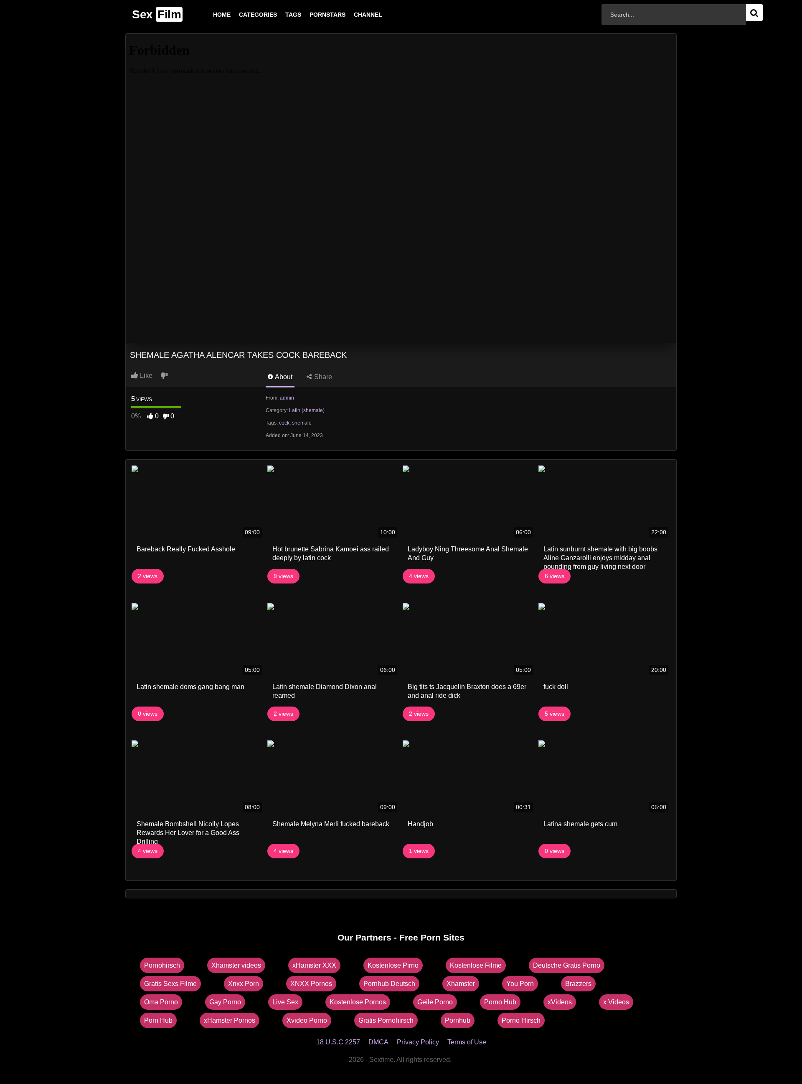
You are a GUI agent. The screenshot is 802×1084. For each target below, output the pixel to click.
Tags (280, 14)
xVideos (560, 1002)
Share (322, 376)
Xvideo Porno (307, 1020)
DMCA (378, 1042)
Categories (245, 14)
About (283, 376)
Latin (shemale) (307, 410)
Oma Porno (161, 1002)
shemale (302, 423)
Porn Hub (158, 1020)
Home (208, 14)
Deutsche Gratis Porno (566, 965)
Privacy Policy (418, 1042)
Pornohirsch (162, 965)
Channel (354, 14)
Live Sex (285, 1002)
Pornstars (314, 14)
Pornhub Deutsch (389, 983)
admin (287, 398)
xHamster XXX (314, 965)
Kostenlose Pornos (358, 1002)
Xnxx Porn (243, 983)
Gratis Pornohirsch (386, 1020)
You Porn (520, 983)
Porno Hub (500, 1002)
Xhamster (461, 983)
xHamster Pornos (229, 1020)
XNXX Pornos (311, 983)
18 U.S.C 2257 (338, 1042)
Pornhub (457, 1020)
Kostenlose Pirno (393, 965)
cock (284, 423)
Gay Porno (225, 1002)
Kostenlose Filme (476, 965)
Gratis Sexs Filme (170, 983)
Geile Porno (435, 1002)
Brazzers (578, 983)
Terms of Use (466, 1042)
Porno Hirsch (521, 1020)
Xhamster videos (236, 965)
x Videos (616, 1002)
